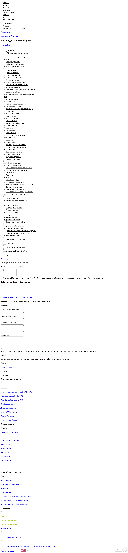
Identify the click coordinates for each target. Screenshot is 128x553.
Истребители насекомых (15, 182)
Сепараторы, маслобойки (15, 222)
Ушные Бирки (6, 492)
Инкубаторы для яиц (13, 157)
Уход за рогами (11, 116)
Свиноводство (6, 448)
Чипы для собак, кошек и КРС (12, 400)
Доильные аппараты (8, 408)
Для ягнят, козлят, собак (15, 77)
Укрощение (10, 111)
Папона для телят (12, 125)
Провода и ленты (12, 212)
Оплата (6, 26)
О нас (5, 5)
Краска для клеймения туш (16, 123)
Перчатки (9, 175)
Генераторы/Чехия (12, 210)
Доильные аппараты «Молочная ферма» (21, 231)
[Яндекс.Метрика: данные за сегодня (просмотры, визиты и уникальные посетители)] (7, 551)
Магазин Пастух (9, 36)
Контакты (6, 7)
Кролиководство (7, 460)
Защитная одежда (12, 180)
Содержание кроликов (14, 152)
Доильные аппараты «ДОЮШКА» (18, 228)
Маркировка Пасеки (13, 87)
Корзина (6, 15)
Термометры (10, 172)
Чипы (8, 59)
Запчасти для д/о (12, 235)
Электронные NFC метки (15, 66)
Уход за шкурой (11, 121)
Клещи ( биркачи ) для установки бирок (20, 89)
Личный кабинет (9, 19)
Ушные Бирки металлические (17, 85)
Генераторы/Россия (13, 203)
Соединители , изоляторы (15, 215)
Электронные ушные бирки (16, 82)
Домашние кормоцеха (14, 187)
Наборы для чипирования (15, 64)
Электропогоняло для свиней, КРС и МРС (16, 392)
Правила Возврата (14, 537)
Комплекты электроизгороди (16, 200)
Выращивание (11, 130)
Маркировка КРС (12, 99)
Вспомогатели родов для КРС (12, 396)
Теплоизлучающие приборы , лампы (19, 192)
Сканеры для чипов (13, 62)
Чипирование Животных (10, 440)
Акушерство (10, 101)
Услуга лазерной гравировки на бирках (20, 94)
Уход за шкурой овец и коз (15, 135)
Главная (6, 3)
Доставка (6, 10)
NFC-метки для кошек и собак (17, 53)
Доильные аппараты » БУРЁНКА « (18, 233)
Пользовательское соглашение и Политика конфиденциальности (31, 546)
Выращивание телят (13, 106)
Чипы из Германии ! (8, 416)
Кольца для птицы (12, 80)
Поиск (21, 266)
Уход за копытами (12, 118)
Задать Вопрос (8, 12)
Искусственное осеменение (16, 104)
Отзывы (6, 17)
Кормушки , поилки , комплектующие (19, 109)
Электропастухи (7, 480)
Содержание (10, 142)
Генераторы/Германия (14, 208)
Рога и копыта (11, 133)
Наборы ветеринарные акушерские (19, 168)
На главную (5, 259)
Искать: (3, 266)
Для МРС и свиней (13, 75)
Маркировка (10, 140)
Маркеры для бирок (13, 92)
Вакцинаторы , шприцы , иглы (17, 170)
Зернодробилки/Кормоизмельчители (19, 184)
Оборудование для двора (15, 194)
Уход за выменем (12, 113)
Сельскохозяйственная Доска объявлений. (16, 297)
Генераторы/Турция (13, 205)
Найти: (5, 28)
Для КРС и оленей (12, 73)
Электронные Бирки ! (9, 420)
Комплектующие (12, 217)
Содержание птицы (13, 154)
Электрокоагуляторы (13, 165)
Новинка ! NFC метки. (9, 412)
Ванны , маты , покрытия (15, 189)
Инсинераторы (7, 488)
